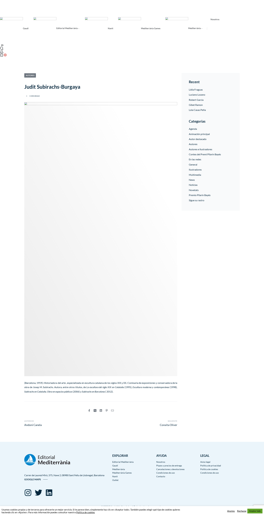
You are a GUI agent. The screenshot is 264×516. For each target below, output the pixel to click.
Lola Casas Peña (197, 109)
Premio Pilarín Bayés (200, 195)
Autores (30, 75)
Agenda (193, 128)
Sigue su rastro (196, 200)
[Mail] (112, 410)
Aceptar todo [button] (255, 511)
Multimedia (195, 174)
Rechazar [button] (242, 511)
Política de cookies (85, 512)
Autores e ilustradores (200, 149)
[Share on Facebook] (89, 410)
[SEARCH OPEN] (1, 48)
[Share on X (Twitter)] (95, 410)
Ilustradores (195, 169)
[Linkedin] (49, 492)
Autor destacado (197, 139)
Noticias (193, 184)
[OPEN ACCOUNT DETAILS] (1, 51)
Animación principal (199, 134)
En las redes (195, 159)
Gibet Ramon (196, 104)
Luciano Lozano (197, 94)
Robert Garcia (196, 99)
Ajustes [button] (231, 511)
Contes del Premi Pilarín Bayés (205, 154)
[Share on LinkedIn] (100, 410)
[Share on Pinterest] (106, 410)
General (193, 164)
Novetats (194, 190)
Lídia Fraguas (196, 89)
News (192, 179)
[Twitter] (38, 492)
